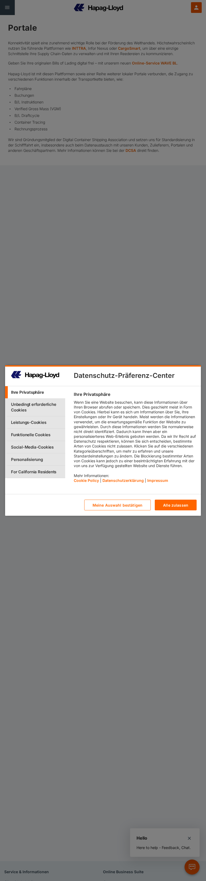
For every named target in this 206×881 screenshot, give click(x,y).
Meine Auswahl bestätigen (117, 505)
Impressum (157, 480)
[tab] (35, 392)
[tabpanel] (135, 439)
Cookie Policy (86, 480)
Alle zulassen (175, 505)
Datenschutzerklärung (123, 480)
